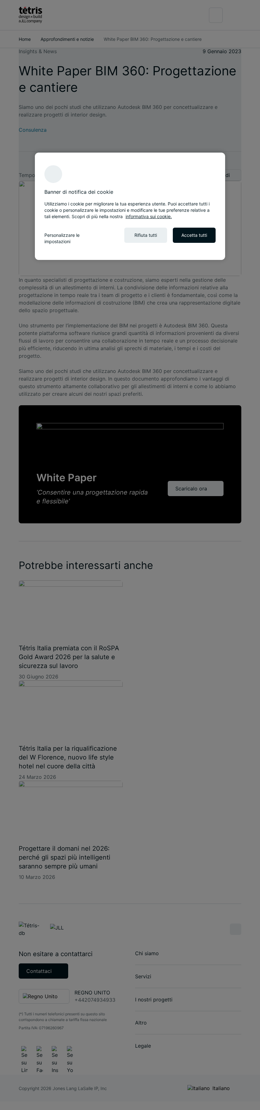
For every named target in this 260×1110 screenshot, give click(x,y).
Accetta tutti (194, 235)
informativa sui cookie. (149, 216)
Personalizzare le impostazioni (62, 238)
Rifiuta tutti (145, 235)
